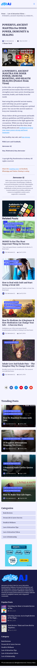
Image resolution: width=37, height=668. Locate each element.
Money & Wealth (10, 226)
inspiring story (14, 169)
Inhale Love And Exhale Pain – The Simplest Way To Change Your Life (18, 365)
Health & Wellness (11, 261)
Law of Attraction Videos (16, 14)
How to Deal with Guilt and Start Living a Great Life (17, 284)
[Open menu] (34, 4)
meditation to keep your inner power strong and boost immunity (17, 130)
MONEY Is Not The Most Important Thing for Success (15, 242)
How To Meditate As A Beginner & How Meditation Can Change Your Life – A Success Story (18, 322)
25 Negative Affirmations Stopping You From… (15, 444)
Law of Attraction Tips (13, 264)
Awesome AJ (10, 41)
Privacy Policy (31, 662)
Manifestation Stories (12, 308)
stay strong (26, 137)
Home (3, 14)
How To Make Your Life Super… (17, 495)
